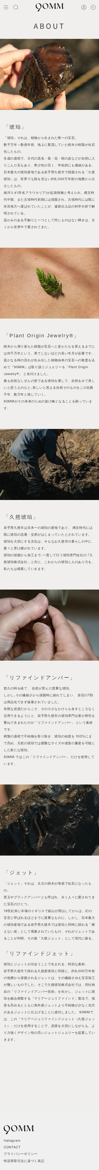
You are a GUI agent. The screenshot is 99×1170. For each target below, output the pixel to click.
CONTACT (12, 1147)
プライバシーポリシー (21, 1154)
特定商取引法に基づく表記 (24, 1161)
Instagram (12, 1140)
